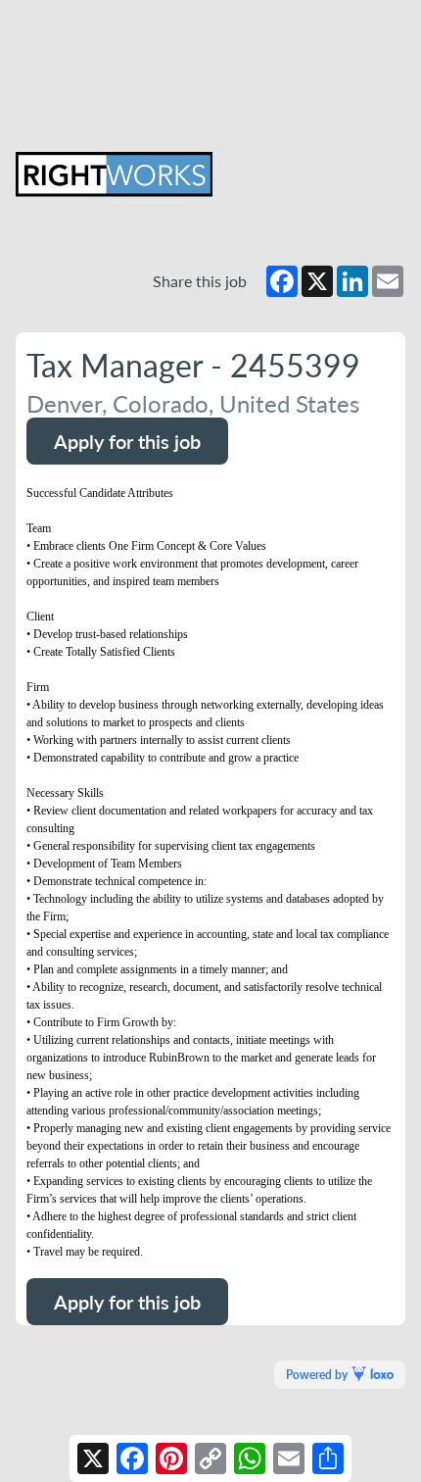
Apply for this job (127, 441)
